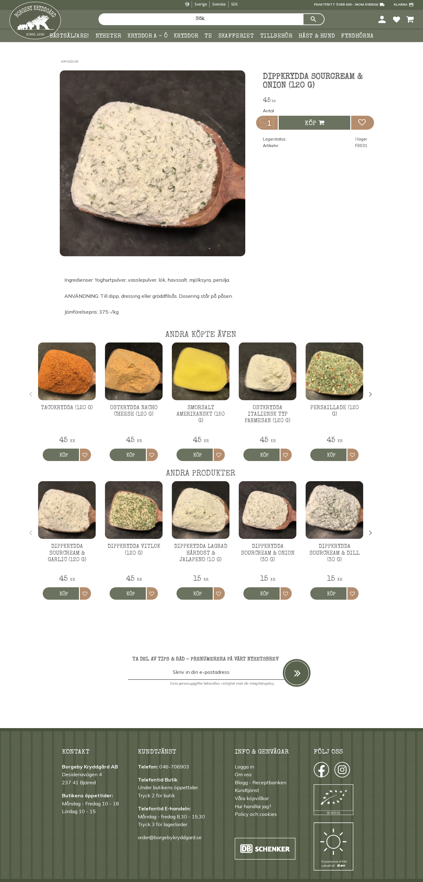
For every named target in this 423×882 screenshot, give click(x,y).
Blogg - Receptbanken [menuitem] (260, 782)
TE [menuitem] (208, 36)
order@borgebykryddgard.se (170, 837)
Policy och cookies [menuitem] (256, 814)
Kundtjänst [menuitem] (247, 790)
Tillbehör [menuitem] (276, 36)
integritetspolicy (262, 683)
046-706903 (174, 766)
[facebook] (316, 771)
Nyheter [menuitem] (108, 36)
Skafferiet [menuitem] (236, 36)
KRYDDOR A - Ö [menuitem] (148, 36)
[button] (396, 19)
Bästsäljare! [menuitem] (69, 36)
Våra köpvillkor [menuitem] (252, 798)
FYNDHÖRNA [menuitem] (357, 36)
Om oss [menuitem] (243, 774)
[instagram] (321, 771)
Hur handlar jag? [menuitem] (253, 806)
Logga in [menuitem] (244, 766)
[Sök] (314, 19)
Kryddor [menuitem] (186, 36)
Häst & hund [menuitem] (317, 36)
